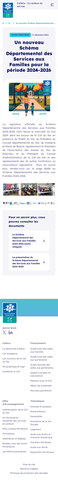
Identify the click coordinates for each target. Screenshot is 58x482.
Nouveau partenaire (41, 390)
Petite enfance (37, 411)
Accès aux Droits (39, 447)
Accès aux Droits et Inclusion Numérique (41, 436)
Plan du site (29, 464)
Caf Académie (9, 353)
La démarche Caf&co (13, 348)
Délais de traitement (41, 385)
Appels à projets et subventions (40, 374)
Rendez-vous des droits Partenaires (14, 445)
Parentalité (36, 416)
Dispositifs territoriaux (42, 452)
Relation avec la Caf (41, 380)
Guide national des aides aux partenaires (41, 366)
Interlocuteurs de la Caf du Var (15, 411)
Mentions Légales (29, 468)
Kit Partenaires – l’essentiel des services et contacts (14, 420)
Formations (8, 433)
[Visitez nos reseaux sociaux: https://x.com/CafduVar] (4, 332)
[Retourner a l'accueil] (7, 10)
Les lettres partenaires (14, 451)
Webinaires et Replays (14, 438)
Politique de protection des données (29, 473)
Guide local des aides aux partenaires (41, 358)
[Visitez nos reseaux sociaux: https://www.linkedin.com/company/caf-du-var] (10, 332)
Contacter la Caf (11, 371)
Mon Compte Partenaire (15, 428)
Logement (35, 429)
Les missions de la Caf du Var (14, 360)
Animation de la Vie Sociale (40, 423)
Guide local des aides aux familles (41, 350)
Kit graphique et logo (13, 366)
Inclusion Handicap (40, 442)
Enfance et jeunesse (40, 406)
